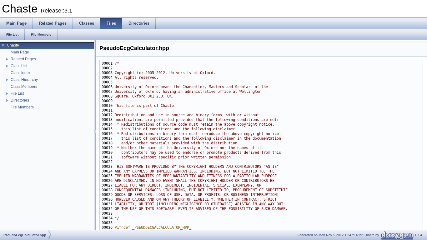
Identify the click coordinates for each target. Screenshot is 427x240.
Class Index (21, 73)
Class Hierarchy (24, 80)
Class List (19, 66)
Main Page (20, 52)
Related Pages (23, 59)
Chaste (13, 45)
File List (17, 93)
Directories (20, 100)
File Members (22, 107)
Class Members (24, 86)
